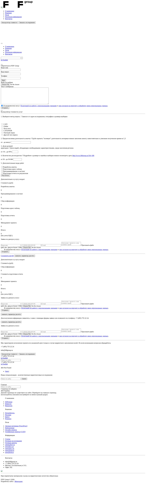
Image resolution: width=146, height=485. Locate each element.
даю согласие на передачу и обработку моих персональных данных (83, 106)
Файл (3, 80)
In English (4, 60)
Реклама (8, 415)
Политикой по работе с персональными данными (39, 106)
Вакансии (8, 406)
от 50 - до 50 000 (7, 159)
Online (6, 126)
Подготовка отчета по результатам (15, 173)
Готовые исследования (13, 441)
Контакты (8, 19)
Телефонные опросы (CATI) (15, 432)
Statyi (7, 371)
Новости (8, 404)
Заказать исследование (27, 22)
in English (4, 358)
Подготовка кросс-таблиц (12, 169)
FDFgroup (8, 402)
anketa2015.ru (10, 445)
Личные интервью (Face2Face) (16, 426)
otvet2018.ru (9, 452)
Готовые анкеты (11, 443)
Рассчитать (5, 175)
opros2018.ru (9, 450)
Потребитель (10, 413)
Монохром (18, 481)
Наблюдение (9, 428)
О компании (9, 11)
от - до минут (6, 142)
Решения (8, 13)
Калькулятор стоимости (9, 22)
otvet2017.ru (9, 447)
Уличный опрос (9, 133)
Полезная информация (13, 17)
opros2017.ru (9, 448)
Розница (8, 419)
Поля (7, 15)
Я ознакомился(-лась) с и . (56, 249)
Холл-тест (7, 128)
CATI (5, 124)
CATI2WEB (8, 131)
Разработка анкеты (10, 167)
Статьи (7, 439)
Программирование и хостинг (14, 171)
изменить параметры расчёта (24, 256)
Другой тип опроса (11, 135)
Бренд (7, 417)
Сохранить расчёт (7, 256)
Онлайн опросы (11, 430)
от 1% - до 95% (6, 152)
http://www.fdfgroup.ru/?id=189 (83, 155)
